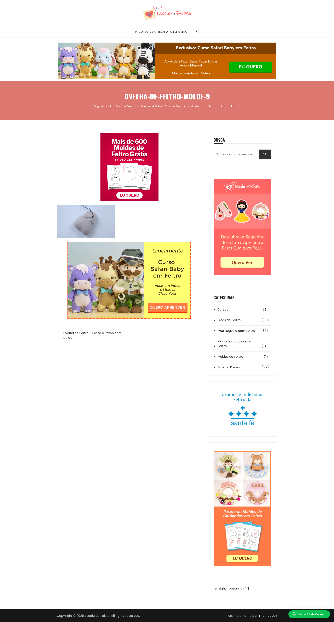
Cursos (222, 309)
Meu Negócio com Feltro (236, 331)
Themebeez (268, 615)
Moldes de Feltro (230, 356)
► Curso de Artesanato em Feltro (161, 32)
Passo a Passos (229, 367)
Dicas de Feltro (229, 320)
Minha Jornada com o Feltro (234, 343)
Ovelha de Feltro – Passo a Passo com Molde (92, 335)
